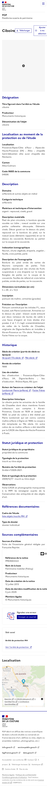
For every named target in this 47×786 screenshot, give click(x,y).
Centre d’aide (10, 769)
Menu (43, 3)
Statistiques (36, 764)
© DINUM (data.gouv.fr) (23, 699)
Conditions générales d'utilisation (14, 777)
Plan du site (23, 769)
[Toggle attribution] (42, 699)
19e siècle (29, 357)
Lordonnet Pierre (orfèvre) (15, 390)
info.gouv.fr (7, 747)
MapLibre (7, 699)
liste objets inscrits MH (13, 516)
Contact (31, 760)
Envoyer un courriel (27, 617)
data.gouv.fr (28, 752)
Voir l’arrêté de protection (17, 647)
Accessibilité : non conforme (13, 760)
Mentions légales (8, 775)
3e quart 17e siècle (11, 357)
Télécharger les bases (20, 764)
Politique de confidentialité (26, 775)
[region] (23, 686)
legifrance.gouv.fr (10, 752)
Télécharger (24, 30)
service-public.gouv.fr (27, 747)
